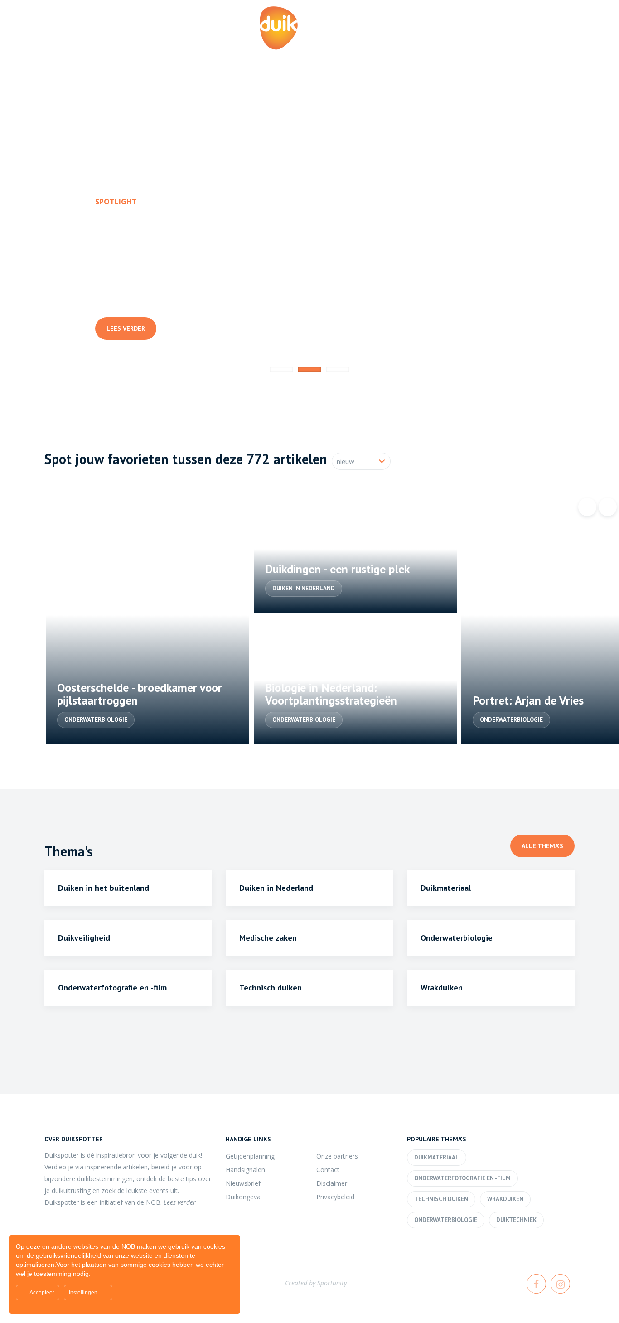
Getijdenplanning (250, 1156)
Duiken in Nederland (133, 297)
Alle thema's (542, 846)
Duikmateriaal (436, 1157)
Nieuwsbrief (243, 1183)
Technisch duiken (441, 1199)
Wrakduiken (505, 1199)
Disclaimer (331, 1183)
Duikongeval (244, 1197)
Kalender (394, 40)
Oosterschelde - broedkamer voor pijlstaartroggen (139, 694)
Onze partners (337, 1156)
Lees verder (125, 328)
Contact (327, 1169)
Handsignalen (245, 1169)
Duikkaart (516, 40)
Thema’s (454, 40)
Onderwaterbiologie (95, 720)
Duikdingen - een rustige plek (337, 568)
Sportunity (332, 1283)
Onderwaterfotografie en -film (462, 1178)
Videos (576, 40)
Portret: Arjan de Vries (528, 700)
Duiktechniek (516, 1220)
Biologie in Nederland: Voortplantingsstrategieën (331, 694)
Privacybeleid (335, 1197)
